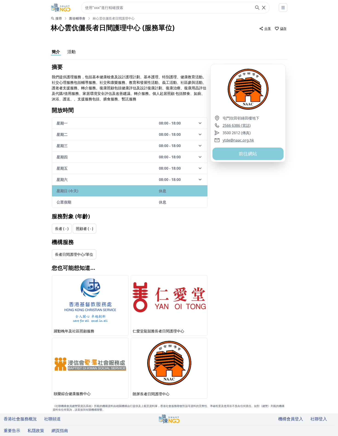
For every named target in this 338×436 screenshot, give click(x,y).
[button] (248, 89)
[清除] (263, 7)
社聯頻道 (52, 418)
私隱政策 (36, 430)
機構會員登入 (290, 418)
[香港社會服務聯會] (61, 7)
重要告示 (12, 430)
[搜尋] (257, 7)
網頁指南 (60, 430)
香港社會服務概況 (20, 418)
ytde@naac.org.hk (238, 140)
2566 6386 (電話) (237, 125)
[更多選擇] (283, 7)
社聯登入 (318, 418)
